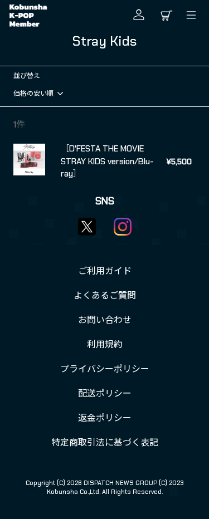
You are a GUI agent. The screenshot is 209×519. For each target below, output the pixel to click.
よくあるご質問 (105, 295)
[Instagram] (122, 226)
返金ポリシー (105, 418)
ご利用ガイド (105, 271)
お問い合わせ (105, 320)
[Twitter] (87, 226)
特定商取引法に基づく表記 (104, 442)
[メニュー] (194, 15)
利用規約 (105, 344)
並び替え (26, 75)
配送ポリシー (105, 393)
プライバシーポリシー (104, 369)
